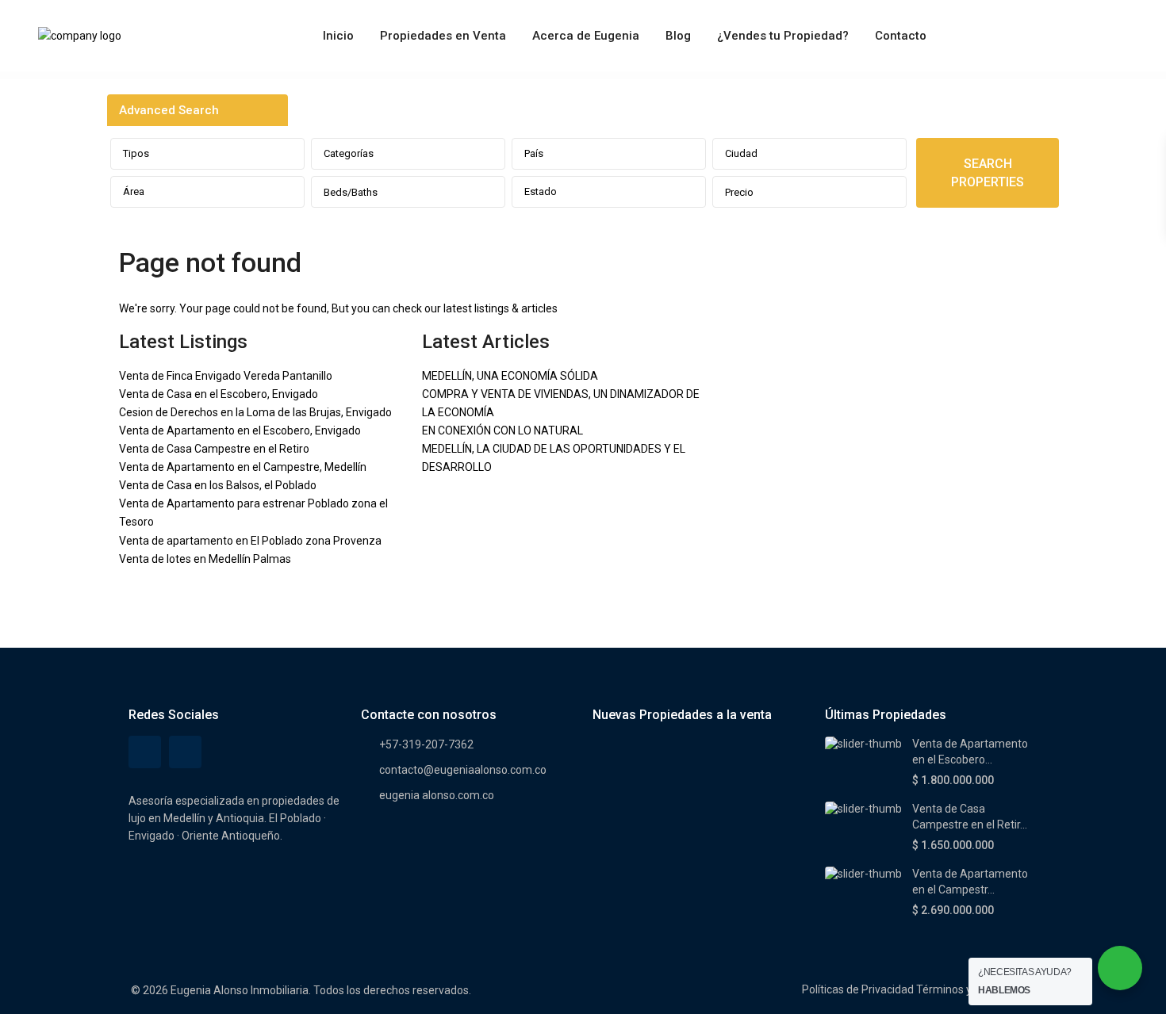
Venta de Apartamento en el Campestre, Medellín (242, 467)
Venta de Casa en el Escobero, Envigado (218, 394)
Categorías (349, 153)
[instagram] (185, 752)
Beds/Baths (351, 192)
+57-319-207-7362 (426, 744)
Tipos (136, 153)
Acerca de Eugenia (585, 36)
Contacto (900, 36)
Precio (739, 192)
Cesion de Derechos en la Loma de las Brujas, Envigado (255, 412)
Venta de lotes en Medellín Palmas (205, 559)
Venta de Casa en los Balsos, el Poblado (217, 485)
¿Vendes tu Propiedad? (783, 36)
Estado (540, 191)
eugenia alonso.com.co (436, 795)
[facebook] (144, 752)
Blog (678, 36)
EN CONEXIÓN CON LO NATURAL (502, 430)
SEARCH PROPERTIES (987, 172)
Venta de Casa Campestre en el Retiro (214, 448)
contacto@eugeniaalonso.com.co (463, 769)
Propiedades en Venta (443, 36)
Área (133, 191)
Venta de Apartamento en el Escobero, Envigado (240, 430)
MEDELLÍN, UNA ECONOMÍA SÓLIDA (510, 375)
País (533, 153)
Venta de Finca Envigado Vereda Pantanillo (225, 375)
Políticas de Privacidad (858, 989)
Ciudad (741, 153)
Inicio (338, 36)
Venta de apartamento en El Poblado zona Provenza (250, 540)
